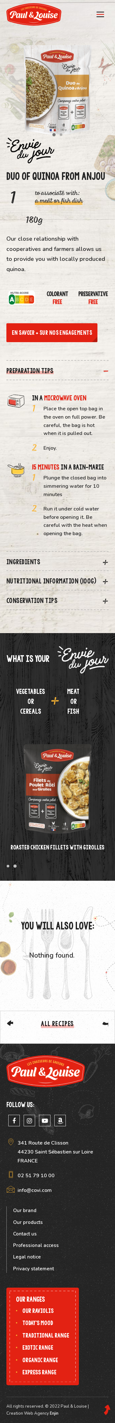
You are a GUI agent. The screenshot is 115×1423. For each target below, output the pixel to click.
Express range (39, 1372)
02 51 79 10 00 (36, 1175)
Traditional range (45, 1335)
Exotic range (37, 1348)
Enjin (54, 1413)
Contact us (25, 1234)
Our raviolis (38, 1311)
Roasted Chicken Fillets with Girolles (57, 847)
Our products (28, 1222)
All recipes (57, 1023)
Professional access (36, 1245)
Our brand (24, 1210)
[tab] (57, 370)
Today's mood (37, 1323)
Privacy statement (33, 1269)
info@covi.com (35, 1190)
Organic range (40, 1360)
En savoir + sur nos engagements (52, 332)
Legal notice (27, 1257)
